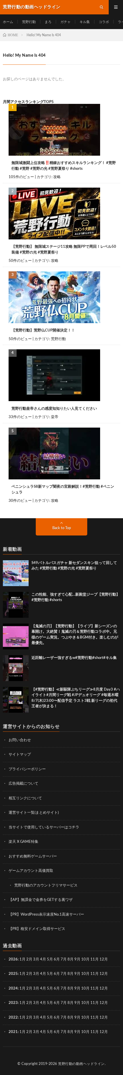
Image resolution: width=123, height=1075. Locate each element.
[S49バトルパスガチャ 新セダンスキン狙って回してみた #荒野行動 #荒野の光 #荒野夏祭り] (16, 573)
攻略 (57, 177)
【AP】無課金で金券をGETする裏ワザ (41, 900)
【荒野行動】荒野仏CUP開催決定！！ (43, 330)
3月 (36, 959)
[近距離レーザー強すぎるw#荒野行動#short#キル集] (16, 668)
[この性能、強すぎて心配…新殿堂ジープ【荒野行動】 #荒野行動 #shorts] (16, 605)
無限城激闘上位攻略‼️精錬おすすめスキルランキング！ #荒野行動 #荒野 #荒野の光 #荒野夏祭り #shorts (63, 166)
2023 (13, 1003)
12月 (104, 974)
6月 (57, 959)
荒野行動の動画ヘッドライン (81, 1064)
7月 (64, 959)
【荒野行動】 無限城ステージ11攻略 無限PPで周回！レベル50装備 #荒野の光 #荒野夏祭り (63, 249)
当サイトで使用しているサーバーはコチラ (44, 827)
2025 (13, 974)
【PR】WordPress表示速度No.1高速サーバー (46, 914)
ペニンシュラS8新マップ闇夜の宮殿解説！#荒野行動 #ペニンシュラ (62, 489)
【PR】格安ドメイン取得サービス (37, 929)
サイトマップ (20, 754)
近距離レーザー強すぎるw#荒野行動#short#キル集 (74, 658)
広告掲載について (23, 784)
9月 (77, 974)
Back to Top (61, 528)
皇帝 (54, 417)
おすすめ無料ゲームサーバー (33, 856)
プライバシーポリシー (27, 769)
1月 (22, 959)
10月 (85, 974)
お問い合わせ (20, 740)
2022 (13, 1017)
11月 (94, 974)
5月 (50, 959)
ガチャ (65, 22)
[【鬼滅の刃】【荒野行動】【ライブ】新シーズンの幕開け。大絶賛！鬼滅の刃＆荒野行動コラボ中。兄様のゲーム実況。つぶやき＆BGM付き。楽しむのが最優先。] (16, 636)
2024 (13, 988)
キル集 (85, 22)
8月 (71, 959)
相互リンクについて (25, 798)
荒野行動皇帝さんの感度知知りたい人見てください (54, 409)
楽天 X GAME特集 (23, 842)
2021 (13, 1032)
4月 (43, 959)
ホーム (8, 22)
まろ (48, 22)
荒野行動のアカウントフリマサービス (46, 885)
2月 (29, 959)
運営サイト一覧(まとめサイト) (34, 813)
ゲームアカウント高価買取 (31, 871)
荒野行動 (29, 22)
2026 (13, 959)
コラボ (104, 22)
